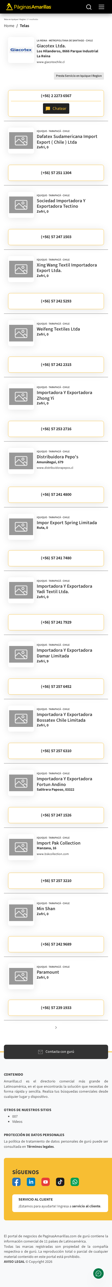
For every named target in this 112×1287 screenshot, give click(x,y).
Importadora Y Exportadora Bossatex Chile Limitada (64, 717)
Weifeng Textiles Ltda (58, 329)
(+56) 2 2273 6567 (56, 96)
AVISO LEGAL (14, 1261)
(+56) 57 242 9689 (56, 944)
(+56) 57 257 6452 (56, 686)
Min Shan (46, 908)
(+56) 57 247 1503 (56, 237)
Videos (17, 1121)
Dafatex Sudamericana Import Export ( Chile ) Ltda (67, 139)
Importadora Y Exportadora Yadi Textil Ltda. (64, 589)
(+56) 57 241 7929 (56, 622)
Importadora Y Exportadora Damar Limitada (64, 653)
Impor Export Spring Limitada (67, 522)
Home (9, 26)
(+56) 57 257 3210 (56, 881)
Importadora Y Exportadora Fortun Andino (64, 782)
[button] (56, 1027)
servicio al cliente (86, 1206)
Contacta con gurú (60, 1051)
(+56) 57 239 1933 (56, 1008)
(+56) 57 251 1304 (56, 173)
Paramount (48, 972)
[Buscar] (89, 6)
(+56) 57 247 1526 (56, 815)
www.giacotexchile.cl (51, 62)
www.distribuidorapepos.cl (55, 468)
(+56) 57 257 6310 (56, 751)
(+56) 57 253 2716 (56, 429)
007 (15, 1116)
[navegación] (101, 6)
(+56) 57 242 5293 (56, 301)
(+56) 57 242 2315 (56, 364)
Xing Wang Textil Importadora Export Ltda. (67, 268)
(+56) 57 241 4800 (56, 494)
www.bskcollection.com (53, 854)
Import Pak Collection (58, 843)
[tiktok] (60, 1182)
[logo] (21, 50)
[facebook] (16, 1182)
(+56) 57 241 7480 (56, 558)
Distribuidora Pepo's (57, 457)
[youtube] (45, 1182)
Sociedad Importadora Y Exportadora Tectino (61, 204)
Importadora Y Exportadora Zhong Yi (64, 395)
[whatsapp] (75, 1182)
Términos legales (40, 1146)
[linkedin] (31, 1182)
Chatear (59, 108)
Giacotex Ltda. (51, 46)
